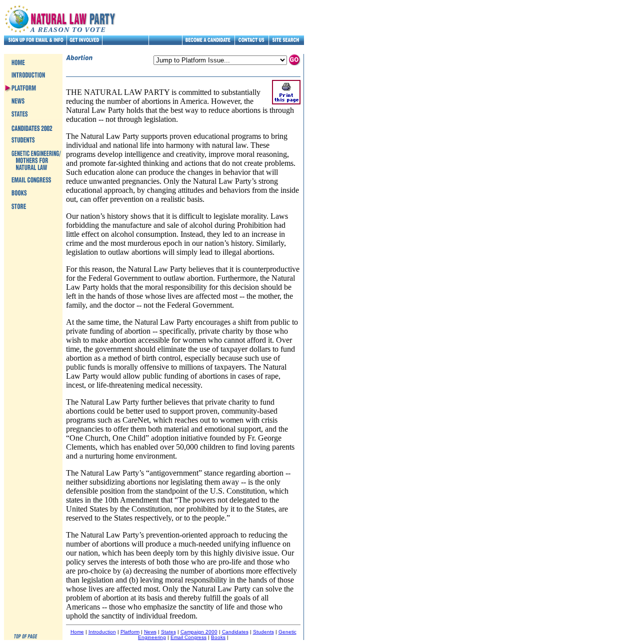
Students (263, 632)
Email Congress (188, 637)
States (168, 632)
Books (218, 637)
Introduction (102, 632)
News (150, 632)
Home (77, 632)
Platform (130, 632)
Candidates (235, 632)
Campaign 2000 (199, 632)
